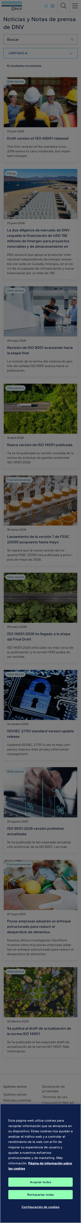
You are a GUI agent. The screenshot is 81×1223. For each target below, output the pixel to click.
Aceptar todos (40, 1182)
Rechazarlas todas (40, 1195)
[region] (40, 1163)
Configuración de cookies (40, 1207)
